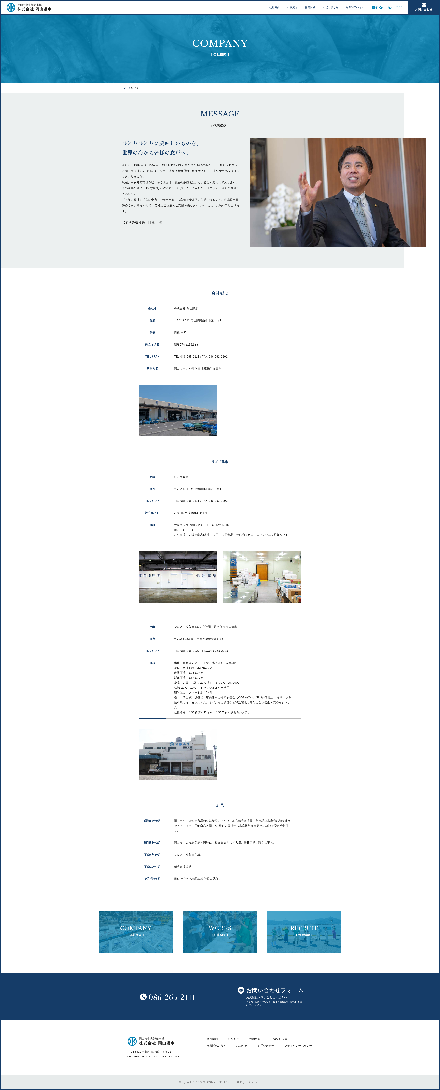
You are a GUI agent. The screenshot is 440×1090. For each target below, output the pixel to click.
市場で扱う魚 (330, 7)
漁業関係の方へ (355, 7)
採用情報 (310, 7)
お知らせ (241, 1045)
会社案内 (275, 7)
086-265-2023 (190, 650)
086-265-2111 (389, 7)
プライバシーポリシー (298, 1045)
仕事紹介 (292, 7)
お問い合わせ (424, 9)
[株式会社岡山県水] (29, 7)
